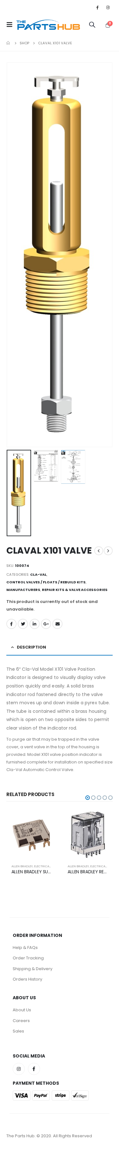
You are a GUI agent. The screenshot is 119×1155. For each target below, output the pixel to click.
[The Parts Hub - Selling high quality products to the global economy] (48, 25)
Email (57, 624)
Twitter (23, 624)
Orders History (27, 979)
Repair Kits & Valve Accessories (75, 589)
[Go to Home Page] (8, 43)
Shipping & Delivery (32, 969)
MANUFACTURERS (23, 589)
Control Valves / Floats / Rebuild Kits (46, 582)
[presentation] (14, 255)
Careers (21, 1021)
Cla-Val (38, 574)
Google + (46, 624)
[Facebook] (97, 7)
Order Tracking (28, 958)
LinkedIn (35, 624)
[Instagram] (107, 7)
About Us (22, 1010)
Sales (18, 1031)
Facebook (11, 624)
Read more (46, 819)
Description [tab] (31, 647)
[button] (87, 797)
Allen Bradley (22, 866)
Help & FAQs (25, 948)
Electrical (42, 866)
